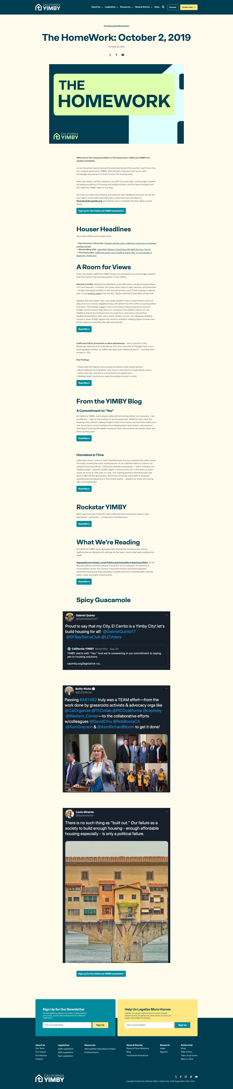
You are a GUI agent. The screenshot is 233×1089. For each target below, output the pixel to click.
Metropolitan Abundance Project (100, 1049)
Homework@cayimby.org (89, 201)
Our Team (40, 1048)
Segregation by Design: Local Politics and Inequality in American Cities (112, 563)
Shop (183, 1048)
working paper (94, 294)
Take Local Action (189, 1056)
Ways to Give (187, 1059)
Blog (129, 1052)
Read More (84, 329)
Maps (162, 1048)
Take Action (186, 1052)
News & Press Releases (138, 1048)
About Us (40, 1045)
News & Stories (134, 1045)
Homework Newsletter (137, 1056)
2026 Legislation (65, 1049)
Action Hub (187, 1045)
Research (165, 1045)
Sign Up (100, 1025)
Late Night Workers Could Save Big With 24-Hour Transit (124, 250)
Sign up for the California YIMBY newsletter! (101, 211)
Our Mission (41, 1056)
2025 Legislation (65, 1052)
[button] (163, 7)
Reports (164, 1052)
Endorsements (91, 1052)
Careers (39, 1059)
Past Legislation (65, 1056)
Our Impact (40, 1052)
